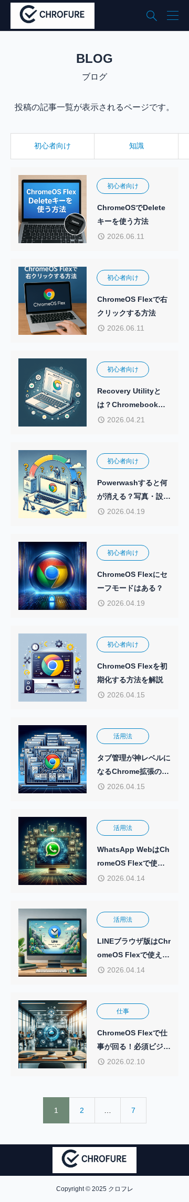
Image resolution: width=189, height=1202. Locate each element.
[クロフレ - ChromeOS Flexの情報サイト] (52, 16)
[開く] (172, 15)
